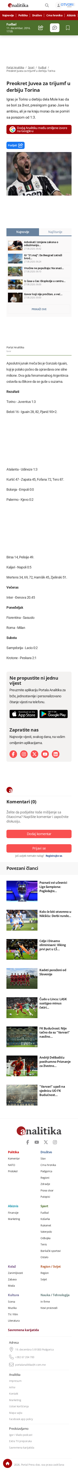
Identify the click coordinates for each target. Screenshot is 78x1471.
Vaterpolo (46, 1231)
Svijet (44, 1279)
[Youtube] (45, 754)
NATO (11, 1165)
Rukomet (46, 1225)
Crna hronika (54, 15)
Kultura (13, 1295)
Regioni (45, 1177)
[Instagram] (24, 754)
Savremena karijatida (23, 1330)
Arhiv (12, 1387)
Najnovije (8, 15)
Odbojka (46, 1238)
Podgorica (46, 1171)
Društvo (37, 15)
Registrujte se (54, 856)
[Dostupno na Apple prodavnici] (23, 714)
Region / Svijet (51, 1266)
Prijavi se (39, 848)
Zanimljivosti (15, 1273)
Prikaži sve (39, 309)
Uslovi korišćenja (19, 1406)
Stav (43, 1158)
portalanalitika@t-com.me (30, 1364)
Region (45, 1273)
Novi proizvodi (49, 1308)
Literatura (14, 1320)
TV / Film (13, 1314)
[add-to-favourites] (69, 27)
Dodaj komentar (39, 833)
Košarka (45, 1219)
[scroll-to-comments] (54, 27)
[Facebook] (13, 754)
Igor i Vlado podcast (20, 1435)
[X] (34, 754)
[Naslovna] (7, 1463)
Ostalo (44, 1257)
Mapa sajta (15, 1413)
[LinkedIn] (55, 754)
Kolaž (12, 1266)
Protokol (12, 1171)
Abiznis (71, 15)
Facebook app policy (21, 1419)
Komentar (14, 1158)
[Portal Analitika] (18, 5)
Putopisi (45, 1196)
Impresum (15, 1381)
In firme (45, 1301)
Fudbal (42, 67)
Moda (11, 1285)
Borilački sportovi (51, 1251)
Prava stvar (47, 1190)
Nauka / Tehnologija (55, 1295)
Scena (11, 1301)
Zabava (12, 1279)
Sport (31, 67)
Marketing (14, 1219)
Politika (23, 15)
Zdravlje (45, 1184)
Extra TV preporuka (20, 1441)
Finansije (13, 1212)
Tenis (44, 1244)
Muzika (12, 1308)
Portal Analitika (15, 67)
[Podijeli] (40, 27)
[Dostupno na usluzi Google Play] (53, 714)
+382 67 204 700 (24, 1357)
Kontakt (13, 1393)
